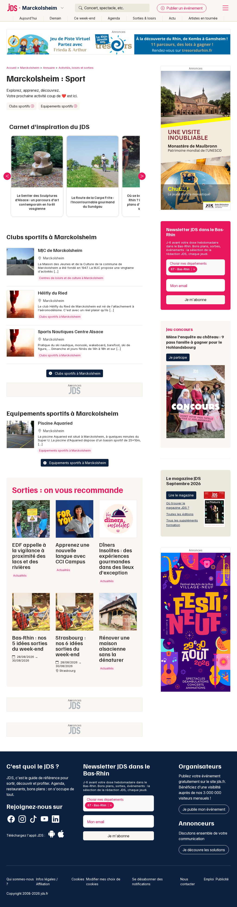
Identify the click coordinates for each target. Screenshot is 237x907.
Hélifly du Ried (52, 292)
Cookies (78, 879)
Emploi (209, 879)
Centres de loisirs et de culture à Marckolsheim (71, 278)
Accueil (11, 67)
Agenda (114, 18)
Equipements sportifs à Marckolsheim (65, 450)
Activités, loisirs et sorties (76, 67)
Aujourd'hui (28, 18)
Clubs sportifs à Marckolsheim (60, 316)
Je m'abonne (195, 299)
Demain (55, 18)
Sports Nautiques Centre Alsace (70, 331)
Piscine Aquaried (55, 423)
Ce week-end (84, 18)
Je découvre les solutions (204, 849)
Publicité (222, 879)
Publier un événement (184, 8)
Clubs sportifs (20, 106)
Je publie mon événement (204, 809)
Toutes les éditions (179, 514)
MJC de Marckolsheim (60, 250)
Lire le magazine (181, 495)
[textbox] (199, 269)
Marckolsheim (39, 7)
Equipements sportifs (57, 106)
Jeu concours (195, 338)
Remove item (194, 269)
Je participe (178, 357)
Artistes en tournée (203, 18)
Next (142, 176)
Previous (7, 176)
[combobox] (195, 267)
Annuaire (49, 67)
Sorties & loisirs (144, 18)
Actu (172, 18)
